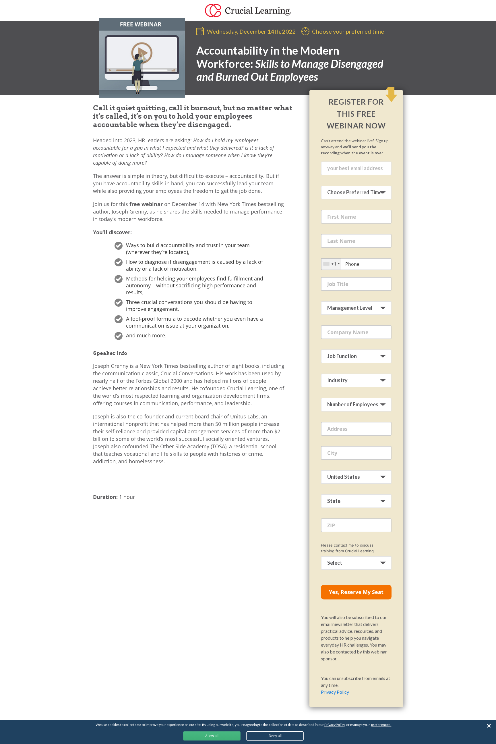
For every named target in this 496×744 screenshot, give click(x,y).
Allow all (211, 735)
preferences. (381, 724)
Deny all (275, 735)
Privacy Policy (335, 692)
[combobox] (331, 264)
